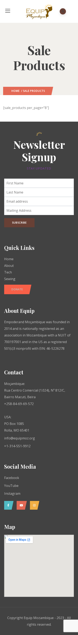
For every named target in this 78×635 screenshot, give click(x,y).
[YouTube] (21, 505)
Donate (17, 289)
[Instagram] (33, 505)
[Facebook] (7, 505)
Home (15, 91)
